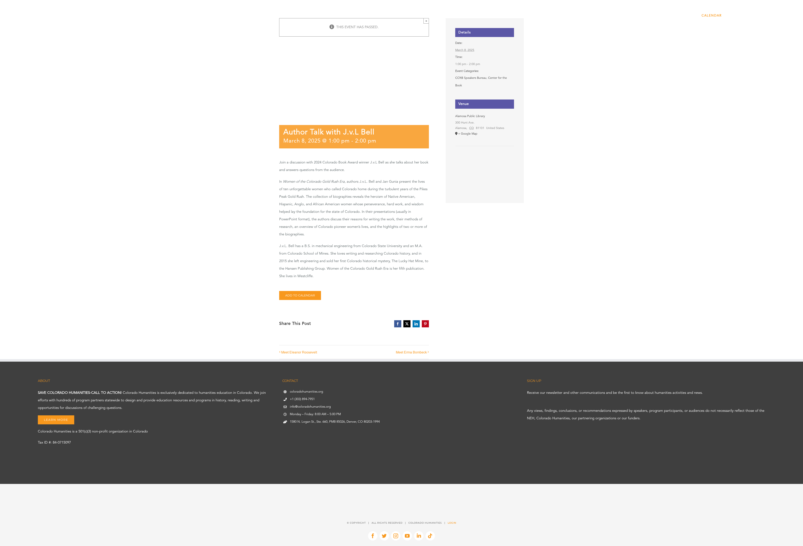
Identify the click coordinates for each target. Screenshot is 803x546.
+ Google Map (467, 133)
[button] (775, 15)
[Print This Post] (401, 491)
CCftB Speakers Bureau (470, 78)
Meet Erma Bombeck (411, 352)
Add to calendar (300, 295)
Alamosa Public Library (470, 116)
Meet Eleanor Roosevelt (299, 352)
